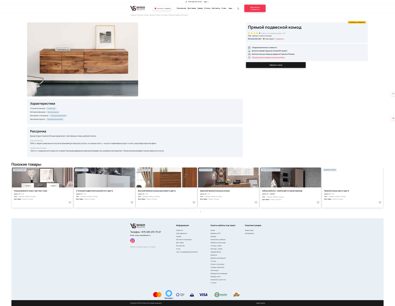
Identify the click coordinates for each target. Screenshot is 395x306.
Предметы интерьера (219, 273)
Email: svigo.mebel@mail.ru (140, 235)
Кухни (213, 230)
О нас (224, 8)
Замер (200, 8)
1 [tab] (191, 212)
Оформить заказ (275, 65)
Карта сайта (260, 303)
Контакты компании (184, 239)
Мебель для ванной (218, 258)
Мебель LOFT (216, 233)
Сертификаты (181, 233)
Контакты (216, 8)
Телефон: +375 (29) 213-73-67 (145, 232)
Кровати (214, 255)
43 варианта (279, 39)
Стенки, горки (216, 246)
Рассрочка (181, 8)
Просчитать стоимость (255, 8)
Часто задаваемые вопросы (187, 252)
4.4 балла (152, 247)
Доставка (192, 8)
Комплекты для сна (218, 280)
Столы (213, 261)
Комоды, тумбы (216, 249)
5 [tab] (204, 212)
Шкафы (213, 236)
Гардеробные (216, 252)
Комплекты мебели (218, 239)
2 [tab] (194, 212)
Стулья (213, 283)
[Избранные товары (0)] (393, 94)
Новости (179, 230)
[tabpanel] (42, 187)
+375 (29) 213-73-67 (195, 2)
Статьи (207, 8)
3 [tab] (197, 212)
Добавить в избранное (357, 22)
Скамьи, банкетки (217, 267)
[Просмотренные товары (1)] (393, 118)
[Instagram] (132, 240)
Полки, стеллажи (217, 264)
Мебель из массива (218, 243)
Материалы (249, 233)
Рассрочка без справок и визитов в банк (268, 57)
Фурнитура (249, 230)
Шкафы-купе (215, 276)
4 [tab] (201, 212)
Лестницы (214, 270)
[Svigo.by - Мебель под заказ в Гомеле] (138, 8)
